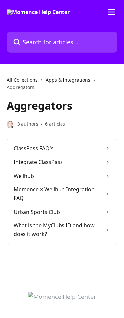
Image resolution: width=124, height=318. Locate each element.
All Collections (22, 80)
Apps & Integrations (68, 80)
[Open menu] (111, 12)
